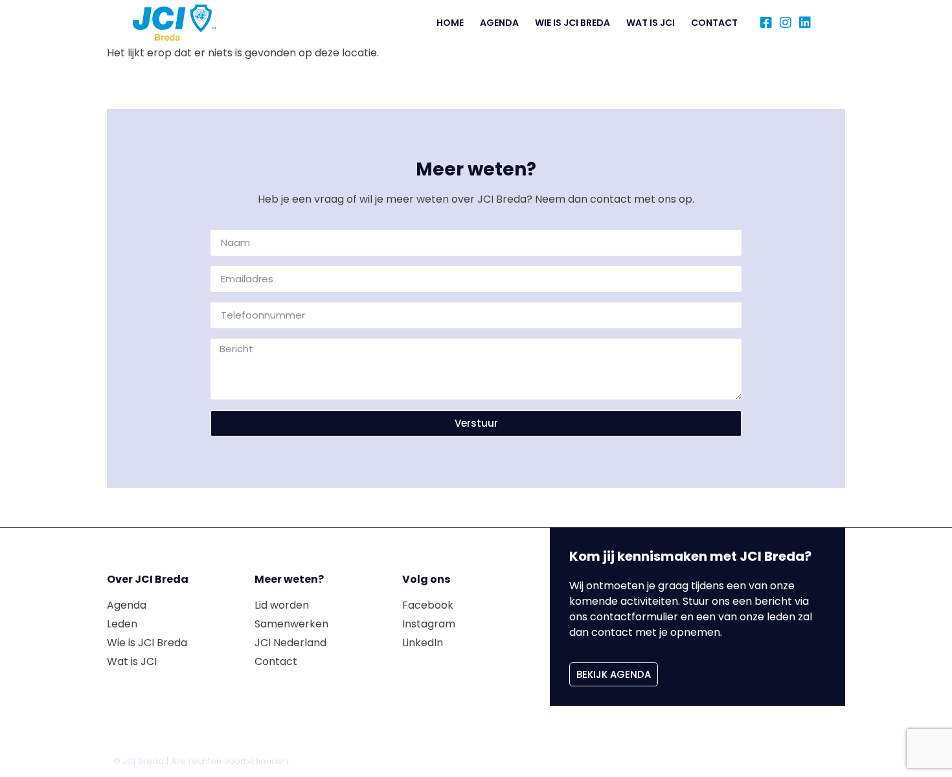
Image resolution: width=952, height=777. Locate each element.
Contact (714, 22)
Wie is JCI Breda (572, 22)
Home (450, 22)
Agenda (499, 22)
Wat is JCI (650, 22)
